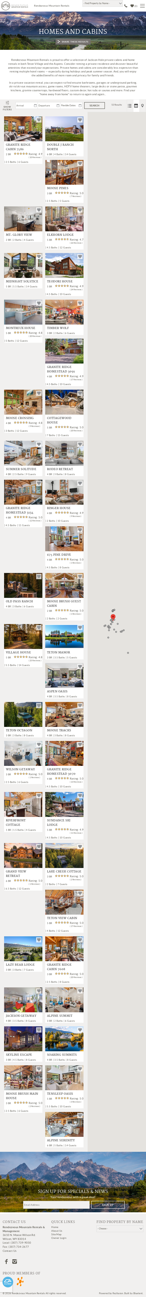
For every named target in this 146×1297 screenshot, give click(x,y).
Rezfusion (118, 1293)
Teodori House (60, 281)
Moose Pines (57, 188)
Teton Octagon (19, 730)
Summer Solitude (21, 469)
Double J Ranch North (60, 147)
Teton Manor (58, 652)
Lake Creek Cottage (64, 871)
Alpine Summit (59, 1016)
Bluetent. (138, 1293)
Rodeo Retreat (60, 469)
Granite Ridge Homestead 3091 (61, 369)
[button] (113, 617)
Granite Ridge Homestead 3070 (61, 771)
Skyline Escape (19, 1055)
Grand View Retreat (16, 873)
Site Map (56, 1234)
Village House (18, 652)
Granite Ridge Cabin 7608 (59, 967)
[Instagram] (15, 1261)
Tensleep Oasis (60, 1094)
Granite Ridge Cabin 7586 (18, 147)
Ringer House (59, 508)
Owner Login (58, 1238)
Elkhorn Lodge (60, 235)
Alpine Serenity (61, 1140)
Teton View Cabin (62, 918)
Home (54, 1227)
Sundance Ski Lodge (59, 822)
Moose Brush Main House (22, 1096)
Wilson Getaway (20, 769)
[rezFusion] (20, 1282)
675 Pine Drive (59, 555)
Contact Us (10, 1250)
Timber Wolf (58, 328)
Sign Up (108, 1204)
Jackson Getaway (21, 1016)
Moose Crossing (20, 418)
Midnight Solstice (22, 281)
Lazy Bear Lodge (20, 965)
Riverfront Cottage (16, 822)
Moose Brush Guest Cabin (64, 603)
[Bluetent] (7, 1282)
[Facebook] (7, 1261)
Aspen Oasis (57, 691)
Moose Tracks (59, 730)
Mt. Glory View (19, 235)
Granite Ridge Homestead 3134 (19, 510)
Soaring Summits (62, 1055)
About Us (56, 1230)
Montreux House (20, 328)
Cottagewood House (59, 420)
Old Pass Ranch (19, 601)
